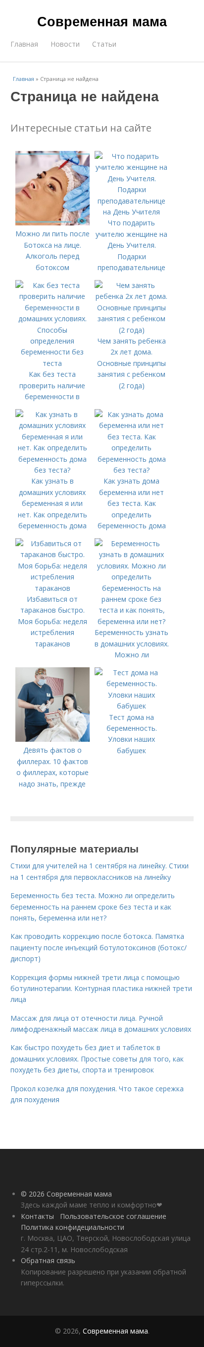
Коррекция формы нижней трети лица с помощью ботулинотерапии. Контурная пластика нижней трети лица (101, 988)
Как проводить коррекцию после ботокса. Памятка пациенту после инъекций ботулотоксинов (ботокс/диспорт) (98, 947)
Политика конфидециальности (72, 1227)
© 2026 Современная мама (66, 1194)
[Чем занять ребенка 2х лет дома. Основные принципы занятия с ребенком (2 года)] (132, 330)
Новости (65, 44)
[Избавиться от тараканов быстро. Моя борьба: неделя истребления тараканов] (52, 588)
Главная (24, 44)
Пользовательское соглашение (113, 1216)
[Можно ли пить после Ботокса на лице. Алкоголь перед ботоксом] (52, 222)
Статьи (104, 44)
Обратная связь (48, 1260)
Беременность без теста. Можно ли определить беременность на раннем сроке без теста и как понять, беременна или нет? (92, 906)
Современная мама (102, 20)
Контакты (37, 1216)
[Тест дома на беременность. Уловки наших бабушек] (132, 705)
